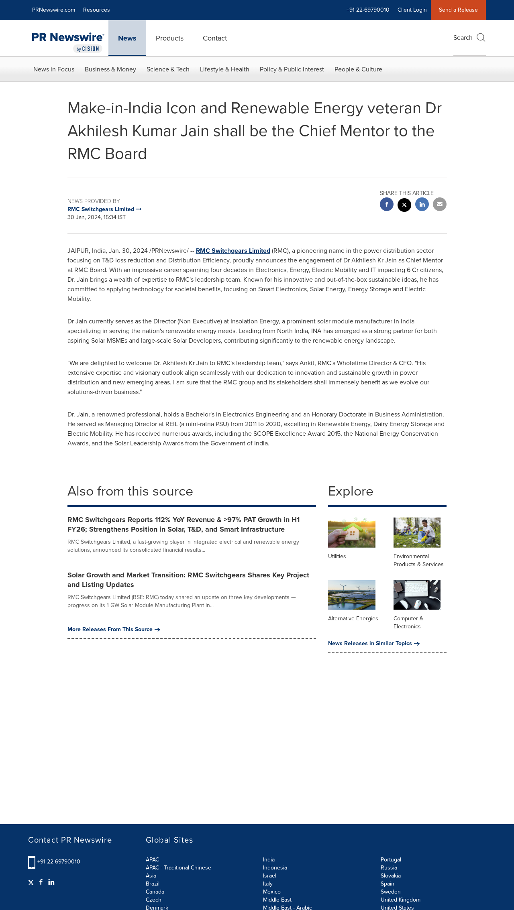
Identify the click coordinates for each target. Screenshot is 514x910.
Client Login (412, 10)
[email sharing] (440, 205)
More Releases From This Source (110, 630)
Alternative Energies (353, 618)
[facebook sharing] (387, 205)
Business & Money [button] (110, 69)
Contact (215, 38)
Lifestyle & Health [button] (224, 69)
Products (170, 38)
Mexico (272, 892)
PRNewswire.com (53, 10)
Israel (269, 875)
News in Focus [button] (53, 69)
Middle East (277, 900)
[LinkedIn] (51, 882)
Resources (96, 10)
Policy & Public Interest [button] (292, 69)
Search (463, 37)
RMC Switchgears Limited (233, 250)
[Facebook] (41, 882)
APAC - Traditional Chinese (178, 867)
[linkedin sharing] (422, 205)
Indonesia (275, 867)
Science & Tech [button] (168, 69)
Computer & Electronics (408, 622)
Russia (389, 867)
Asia (151, 875)
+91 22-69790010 (58, 861)
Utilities (337, 556)
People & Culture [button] (358, 69)
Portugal (391, 859)
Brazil (152, 884)
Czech (153, 900)
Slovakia (391, 875)
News (127, 38)
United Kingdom (400, 900)
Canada (155, 892)
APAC (152, 859)
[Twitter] (32, 882)
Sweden (391, 892)
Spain (387, 884)
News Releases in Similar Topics (370, 644)
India (269, 859)
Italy (268, 884)
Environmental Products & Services (419, 560)
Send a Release (458, 10)
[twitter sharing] (404, 206)
